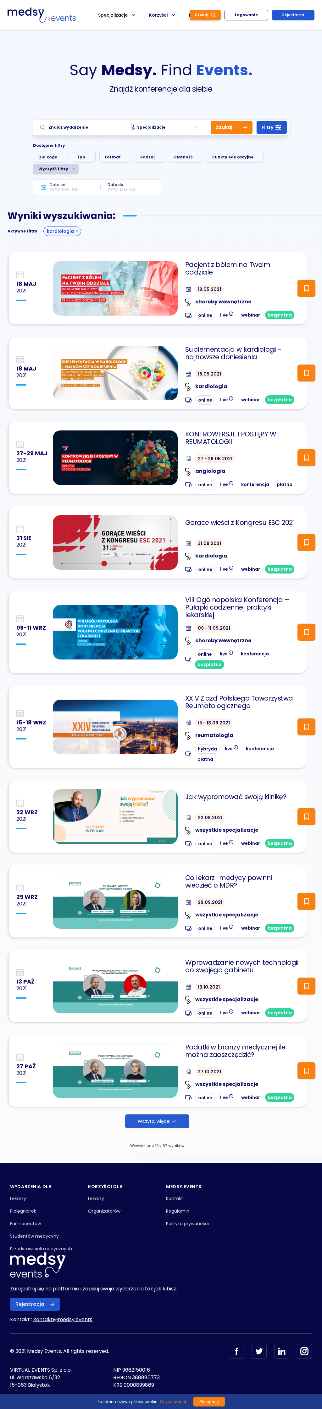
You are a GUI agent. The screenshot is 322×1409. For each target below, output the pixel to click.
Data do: (116, 184)
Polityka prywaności (187, 1223)
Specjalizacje (151, 127)
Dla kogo (48, 157)
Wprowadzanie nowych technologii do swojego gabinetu (241, 966)
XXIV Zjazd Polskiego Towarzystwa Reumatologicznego (239, 702)
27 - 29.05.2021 (215, 459)
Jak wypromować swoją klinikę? (235, 797)
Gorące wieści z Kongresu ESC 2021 (240, 522)
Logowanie (246, 15)
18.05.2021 (209, 289)
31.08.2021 (209, 543)
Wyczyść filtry (53, 169)
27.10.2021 (209, 1072)
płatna (284, 484)
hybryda (207, 749)
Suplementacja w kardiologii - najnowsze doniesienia (233, 353)
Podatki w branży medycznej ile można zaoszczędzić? (235, 1051)
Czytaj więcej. (173, 1401)
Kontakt (174, 1198)
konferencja (255, 484)
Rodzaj (147, 157)
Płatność (183, 157)
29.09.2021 (210, 902)
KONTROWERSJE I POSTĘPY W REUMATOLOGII (230, 438)
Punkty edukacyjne (232, 157)
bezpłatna (280, 315)
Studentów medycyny (34, 1236)
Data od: (58, 184)
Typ (81, 157)
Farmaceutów (25, 1223)
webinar (250, 315)
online (205, 315)
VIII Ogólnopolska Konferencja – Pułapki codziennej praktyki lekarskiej (237, 607)
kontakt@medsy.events (62, 1319)
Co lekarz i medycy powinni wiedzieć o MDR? (228, 881)
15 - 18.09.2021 (214, 723)
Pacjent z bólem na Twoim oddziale (227, 268)
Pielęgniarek (23, 1211)
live (227, 314)
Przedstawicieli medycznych (41, 1249)
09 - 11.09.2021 (214, 628)
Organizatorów (104, 1211)
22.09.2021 (210, 817)
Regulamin (177, 1211)
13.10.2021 (209, 987)
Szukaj (201, 15)
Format (113, 157)
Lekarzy (18, 1198)
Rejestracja (293, 15)
